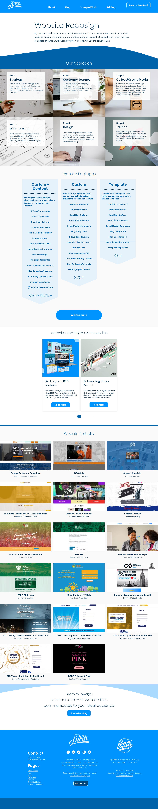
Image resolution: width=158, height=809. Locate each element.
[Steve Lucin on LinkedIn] (84, 752)
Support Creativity (129, 762)
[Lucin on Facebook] (68, 752)
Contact (35, 753)
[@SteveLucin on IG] (73, 752)
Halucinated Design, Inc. (80, 775)
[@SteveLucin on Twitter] (78, 752)
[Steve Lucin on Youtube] (89, 752)
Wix (108, 40)
